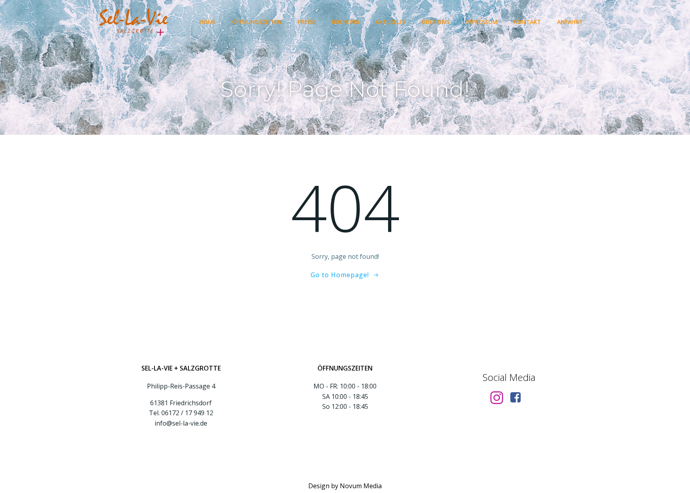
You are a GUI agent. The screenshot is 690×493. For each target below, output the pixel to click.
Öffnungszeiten (257, 22)
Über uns (435, 22)
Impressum (481, 22)
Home (207, 22)
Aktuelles (390, 22)
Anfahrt (570, 22)
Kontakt (527, 22)
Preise (307, 22)
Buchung (345, 22)
